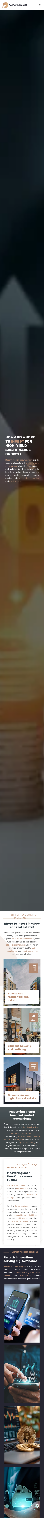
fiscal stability (22, 1188)
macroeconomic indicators (22, 1133)
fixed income (15, 481)
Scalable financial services (23, 1401)
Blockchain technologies (15, 1266)
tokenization (25, 1276)
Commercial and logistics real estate (22, 1096)
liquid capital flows (31, 1127)
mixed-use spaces (29, 951)
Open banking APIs (25, 1272)
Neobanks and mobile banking (21, 1327)
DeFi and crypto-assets (16, 1449)
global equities (32, 478)
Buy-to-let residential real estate (18, 997)
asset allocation (25, 1136)
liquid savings (21, 1206)
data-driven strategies (21, 939)
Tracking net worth (16, 1185)
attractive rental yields (16, 945)
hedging (19, 1139)
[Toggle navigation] (39, 5)
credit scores (21, 1218)
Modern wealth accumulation (18, 460)
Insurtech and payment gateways (19, 1391)
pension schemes (19, 1221)
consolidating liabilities (25, 1215)
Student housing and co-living (19, 1047)
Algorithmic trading (26, 1142)
